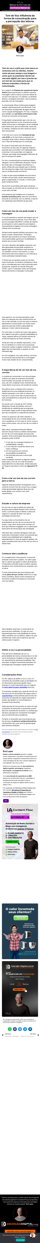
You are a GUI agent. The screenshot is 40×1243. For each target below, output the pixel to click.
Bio (6, 801)
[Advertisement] (20, 294)
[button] (10, 1029)
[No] (37, 1238)
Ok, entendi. (20, 1240)
